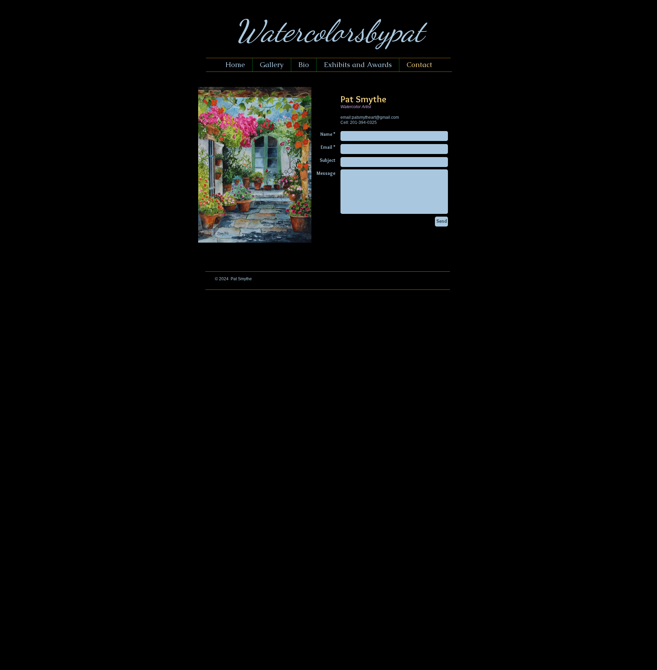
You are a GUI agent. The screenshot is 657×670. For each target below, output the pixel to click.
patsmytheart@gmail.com (375, 117)
